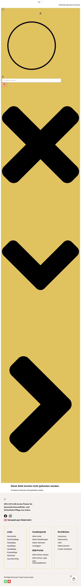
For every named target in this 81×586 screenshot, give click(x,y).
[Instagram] (10, 516)
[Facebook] (5, 516)
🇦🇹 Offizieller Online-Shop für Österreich (69, 5)
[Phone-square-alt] (5, 581)
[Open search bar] (3, 77)
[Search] (4, 85)
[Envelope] (9, 581)
